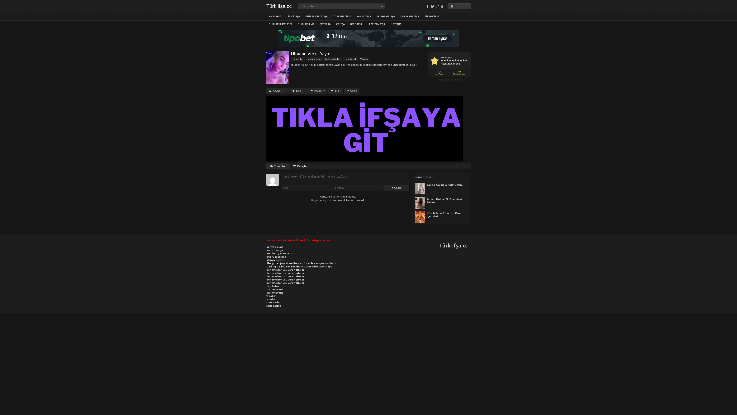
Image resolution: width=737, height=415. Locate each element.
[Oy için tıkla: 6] (455, 61)
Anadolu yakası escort (280, 253)
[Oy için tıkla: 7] (458, 61)
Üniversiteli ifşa (316, 16)
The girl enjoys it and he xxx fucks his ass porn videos (301, 263)
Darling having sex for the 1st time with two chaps (299, 266)
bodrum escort (276, 256)
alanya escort (275, 260)
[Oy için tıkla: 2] (444, 61)
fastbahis (272, 286)
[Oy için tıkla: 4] (450, 61)
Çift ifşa (324, 24)
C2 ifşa (340, 24)
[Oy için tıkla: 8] (460, 61)
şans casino (273, 302)
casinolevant (274, 289)
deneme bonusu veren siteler (285, 269)
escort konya (274, 250)
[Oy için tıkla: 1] (442, 61)
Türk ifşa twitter (280, 24)
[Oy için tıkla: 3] (447, 61)
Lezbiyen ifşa (376, 24)
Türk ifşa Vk (306, 24)
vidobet (271, 296)
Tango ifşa (364, 16)
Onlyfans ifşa (409, 16)
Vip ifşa (364, 59)
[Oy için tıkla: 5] (452, 61)
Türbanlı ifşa (342, 16)
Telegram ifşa (386, 16)
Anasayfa (275, 16)
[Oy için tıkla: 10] (466, 61)
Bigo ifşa (356, 24)
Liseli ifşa (293, 16)
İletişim (396, 24)
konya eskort (274, 247)
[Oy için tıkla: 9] (463, 61)
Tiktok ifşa (432, 16)
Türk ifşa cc (279, 6)
